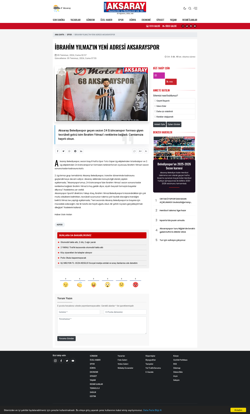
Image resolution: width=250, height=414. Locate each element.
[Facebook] (183, 26)
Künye (176, 356)
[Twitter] (187, 26)
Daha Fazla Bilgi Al (152, 410)
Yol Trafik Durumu (153, 368)
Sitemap (176, 368)
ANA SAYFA (59, 35)
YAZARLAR (76, 20)
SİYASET (160, 20)
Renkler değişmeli (165, 117)
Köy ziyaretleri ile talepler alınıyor (76, 252)
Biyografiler (151, 360)
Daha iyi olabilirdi (165, 111)
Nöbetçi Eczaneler (125, 368)
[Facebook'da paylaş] (57, 151)
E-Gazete (149, 372)
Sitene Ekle (178, 372)
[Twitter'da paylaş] (63, 151)
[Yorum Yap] (134, 151)
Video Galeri (123, 364)
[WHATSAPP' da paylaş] (69, 151)
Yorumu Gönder (66, 338)
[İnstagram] (55, 360)
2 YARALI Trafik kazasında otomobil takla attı (82, 247)
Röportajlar (150, 356)
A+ (140, 151)
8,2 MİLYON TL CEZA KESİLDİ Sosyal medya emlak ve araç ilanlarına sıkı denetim (99, 263)
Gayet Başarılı (163, 101)
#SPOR (59, 225)
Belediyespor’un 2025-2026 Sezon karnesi (174, 166)
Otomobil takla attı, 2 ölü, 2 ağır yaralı (78, 242)
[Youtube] (194, 26)
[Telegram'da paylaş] (75, 151)
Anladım (238, 410)
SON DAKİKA (59, 20)
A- (146, 151)
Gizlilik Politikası (180, 360)
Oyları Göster (174, 124)
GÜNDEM (90, 20)
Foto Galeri (122, 360)
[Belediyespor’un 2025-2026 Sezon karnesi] (174, 148)
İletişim (176, 380)
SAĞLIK (93, 392)
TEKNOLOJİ (95, 388)
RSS (171, 82)
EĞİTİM (93, 396)
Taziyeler (149, 364)
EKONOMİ (146, 20)
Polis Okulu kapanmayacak (73, 258)
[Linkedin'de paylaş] (81, 151)
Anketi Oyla (159, 124)
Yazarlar (121, 356)
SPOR (121, 20)
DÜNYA (132, 20)
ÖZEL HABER (106, 20)
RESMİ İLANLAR (189, 20)
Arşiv (175, 376)
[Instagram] (190, 26)
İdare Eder (161, 106)
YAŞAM (173, 20)
